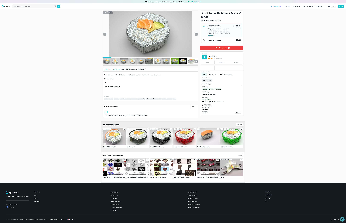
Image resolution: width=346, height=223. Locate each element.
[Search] (58, 6)
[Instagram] (339, 220)
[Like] (207, 68)
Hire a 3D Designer (116, 201)
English (70, 219)
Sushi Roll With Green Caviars (227, 146)
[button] (55, 6)
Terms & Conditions (54, 219)
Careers (36, 198)
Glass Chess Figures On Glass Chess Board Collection (139, 177)
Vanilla (222, 177)
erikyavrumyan (212, 56)
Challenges (268, 198)
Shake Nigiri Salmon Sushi (203, 146)
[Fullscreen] (105, 12)
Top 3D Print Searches (193, 207)
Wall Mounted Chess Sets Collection (182, 177)
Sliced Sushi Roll (131, 146)
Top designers (268, 195)
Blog (35, 195)
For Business (114, 195)
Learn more (210, 35)
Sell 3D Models (192, 192)
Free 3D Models (115, 204)
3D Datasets (114, 198)
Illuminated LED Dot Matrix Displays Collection (208, 177)
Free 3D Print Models (116, 207)
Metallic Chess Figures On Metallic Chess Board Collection (116, 177)
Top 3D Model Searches (194, 204)
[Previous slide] (104, 34)
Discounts (113, 210)
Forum (266, 201)
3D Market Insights (193, 198)
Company (36, 192)
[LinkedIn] (331, 219)
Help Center (37, 201)
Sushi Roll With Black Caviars (156, 146)
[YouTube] (335, 219)
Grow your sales (192, 195)
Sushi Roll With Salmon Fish (109, 146)
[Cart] (329, 6)
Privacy (63, 219)
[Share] (236, 68)
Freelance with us (192, 201)
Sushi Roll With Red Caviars (180, 146)
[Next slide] (196, 34)
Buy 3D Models (114, 192)
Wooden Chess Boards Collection (158, 177)
